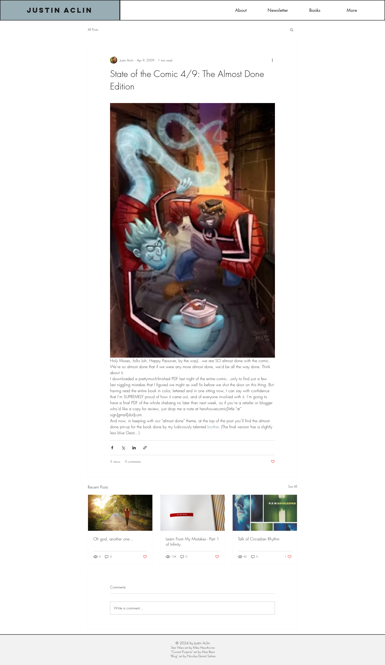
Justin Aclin (60, 10)
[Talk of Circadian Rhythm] (265, 513)
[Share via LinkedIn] (134, 448)
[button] (291, 29)
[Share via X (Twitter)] (123, 448)
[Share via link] (145, 448)
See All (292, 486)
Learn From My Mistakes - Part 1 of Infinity (192, 541)
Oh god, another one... (113, 538)
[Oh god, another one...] (120, 513)
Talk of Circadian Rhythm (258, 538)
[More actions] (272, 60)
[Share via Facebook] (112, 448)
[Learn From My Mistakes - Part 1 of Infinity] (192, 513)
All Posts (93, 29)
